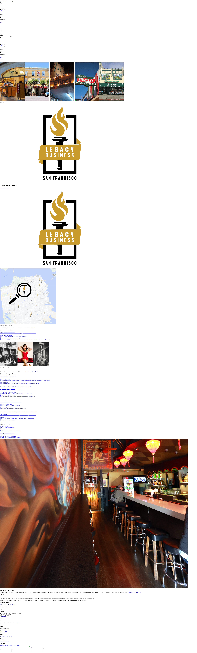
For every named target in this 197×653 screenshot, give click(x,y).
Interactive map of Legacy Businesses (135, 592)
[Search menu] (98, 33)
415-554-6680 (17, 622)
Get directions (3, 616)
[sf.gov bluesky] (6, 632)
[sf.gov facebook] (1, 632)
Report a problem (8, 645)
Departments (5, 636)
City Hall (10, 636)
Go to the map (32, 327)
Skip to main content (3, 0)
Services (1, 636)
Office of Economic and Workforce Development (8, 604)
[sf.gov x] (4, 632)
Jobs (1, 10)
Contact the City (3, 645)
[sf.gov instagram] (2, 632)
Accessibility (17, 645)
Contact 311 (13, 645)
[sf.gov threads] (3, 632)
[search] (11, 36)
